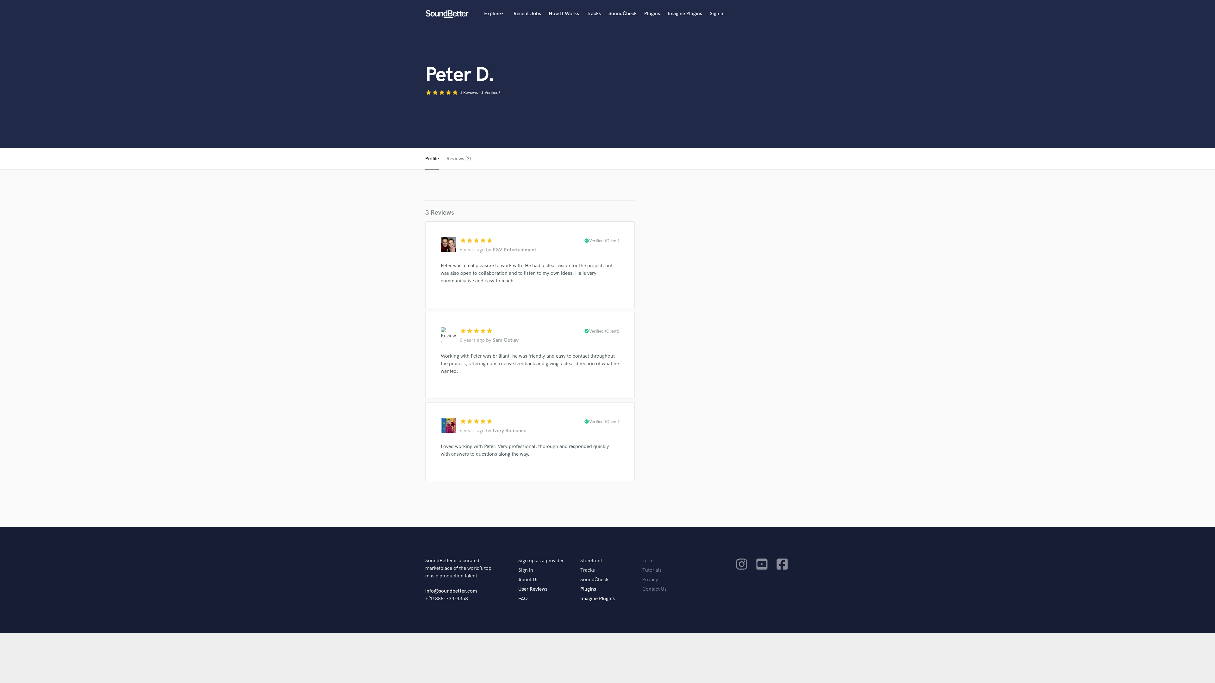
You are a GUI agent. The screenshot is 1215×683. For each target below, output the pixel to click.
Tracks (594, 14)
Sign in (717, 14)
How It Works (564, 14)
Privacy (650, 580)
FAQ (523, 599)
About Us (528, 580)
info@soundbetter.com (451, 591)
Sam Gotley (506, 340)
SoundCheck (622, 14)
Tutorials (652, 570)
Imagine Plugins (685, 14)
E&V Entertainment (514, 250)
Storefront (591, 561)
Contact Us (654, 589)
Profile (432, 159)
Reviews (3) (458, 159)
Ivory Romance (509, 431)
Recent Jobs (527, 14)
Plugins (652, 14)
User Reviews (532, 589)
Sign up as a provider (541, 561)
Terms (649, 561)
